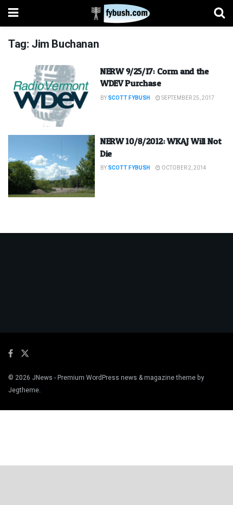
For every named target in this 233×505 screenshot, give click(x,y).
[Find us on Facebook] (10, 353)
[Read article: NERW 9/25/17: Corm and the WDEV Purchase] (51, 96)
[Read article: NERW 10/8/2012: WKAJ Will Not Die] (51, 166)
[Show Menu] (13, 13)
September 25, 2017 (187, 98)
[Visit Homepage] (116, 13)
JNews (42, 378)
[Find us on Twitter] (25, 353)
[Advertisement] (116, 484)
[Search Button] (219, 13)
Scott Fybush (129, 98)
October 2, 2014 (183, 168)
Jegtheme (23, 390)
